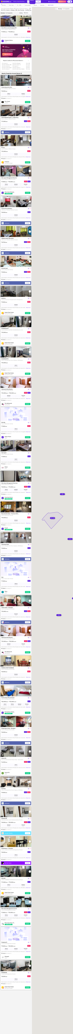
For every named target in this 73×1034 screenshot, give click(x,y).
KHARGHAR (4, 972)
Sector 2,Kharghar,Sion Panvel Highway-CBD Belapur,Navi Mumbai (14, 545)
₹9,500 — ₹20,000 (8, 946)
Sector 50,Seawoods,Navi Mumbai (8, 638)
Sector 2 (18, 8)
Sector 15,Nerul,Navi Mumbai (7, 390)
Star (2, 577)
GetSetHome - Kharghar (7, 848)
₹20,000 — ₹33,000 (8, 701)
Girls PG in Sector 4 (16, 67)
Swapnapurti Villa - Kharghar (8, 728)
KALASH (3, 878)
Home (2, 8)
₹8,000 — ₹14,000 (8, 487)
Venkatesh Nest (5, 544)
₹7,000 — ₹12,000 (7, 31)
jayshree (3, 298)
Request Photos (16, 419)
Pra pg (3, 147)
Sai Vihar (3, 788)
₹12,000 (4, 332)
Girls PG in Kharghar (17, 63)
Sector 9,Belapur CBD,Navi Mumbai (8, 148)
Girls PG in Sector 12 (17, 64)
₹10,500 (4, 517)
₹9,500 (4, 272)
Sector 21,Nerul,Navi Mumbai (7, 269)
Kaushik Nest (4, 268)
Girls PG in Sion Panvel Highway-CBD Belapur (19, 69)
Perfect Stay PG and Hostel (7, 697)
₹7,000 (4, 426)
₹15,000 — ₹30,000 (8, 393)
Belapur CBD (12, 8)
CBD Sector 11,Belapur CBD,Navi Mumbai (9, 209)
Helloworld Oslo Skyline (7, 389)
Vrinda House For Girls (6, 87)
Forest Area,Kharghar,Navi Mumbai (8, 910)
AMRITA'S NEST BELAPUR (7, 238)
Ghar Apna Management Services (9, 483)
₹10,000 (4, 362)
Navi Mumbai (6, 8)
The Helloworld (8, 403)
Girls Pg (3, 422)
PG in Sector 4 (5, 63)
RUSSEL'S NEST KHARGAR (7, 667)
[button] (62, 494)
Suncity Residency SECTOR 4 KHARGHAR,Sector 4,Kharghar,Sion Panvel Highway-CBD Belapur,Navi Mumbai (23, 329)
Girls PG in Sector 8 (6, 66)
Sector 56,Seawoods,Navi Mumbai (16, 819)
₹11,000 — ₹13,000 (8, 882)
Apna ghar (3, 452)
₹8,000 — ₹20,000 (8, 822)
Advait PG (3, 758)
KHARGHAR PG (4, 328)
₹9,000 (4, 302)
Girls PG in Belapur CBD (6, 64)
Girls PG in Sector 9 (6, 69)
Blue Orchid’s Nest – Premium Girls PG (10, 513)
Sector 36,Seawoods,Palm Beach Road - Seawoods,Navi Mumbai (14, 759)
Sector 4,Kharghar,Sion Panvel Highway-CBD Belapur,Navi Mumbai (14, 360)
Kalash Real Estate (9, 312)
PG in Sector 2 (15, 66)
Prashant (7, 161)
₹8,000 (4, 91)
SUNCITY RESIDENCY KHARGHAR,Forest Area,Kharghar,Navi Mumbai (15, 879)
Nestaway (7, 622)
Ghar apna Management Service (9, 177)
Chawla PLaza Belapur (6, 208)
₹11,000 (4, 121)
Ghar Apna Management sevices (9, 908)
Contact (27, 40)
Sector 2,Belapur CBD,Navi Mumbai (8, 29)
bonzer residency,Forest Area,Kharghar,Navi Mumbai (12, 849)
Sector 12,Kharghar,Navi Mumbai (7, 608)
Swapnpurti (4, 942)
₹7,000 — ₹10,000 (8, 912)
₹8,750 (4, 242)
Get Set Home (8, 863)
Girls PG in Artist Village (6, 67)
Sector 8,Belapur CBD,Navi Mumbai (8, 88)
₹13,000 (4, 151)
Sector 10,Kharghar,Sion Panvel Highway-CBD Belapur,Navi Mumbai (15, 790)
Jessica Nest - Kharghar (7, 607)
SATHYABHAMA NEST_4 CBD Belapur (10, 117)
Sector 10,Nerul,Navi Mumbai (7, 578)
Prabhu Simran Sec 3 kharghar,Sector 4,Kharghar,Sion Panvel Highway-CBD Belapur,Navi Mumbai (21, 299)
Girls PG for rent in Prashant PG (8, 28)
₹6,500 (4, 762)
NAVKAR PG (4, 818)
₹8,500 (4, 212)
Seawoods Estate (4, 819)
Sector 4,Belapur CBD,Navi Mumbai (8, 118)
